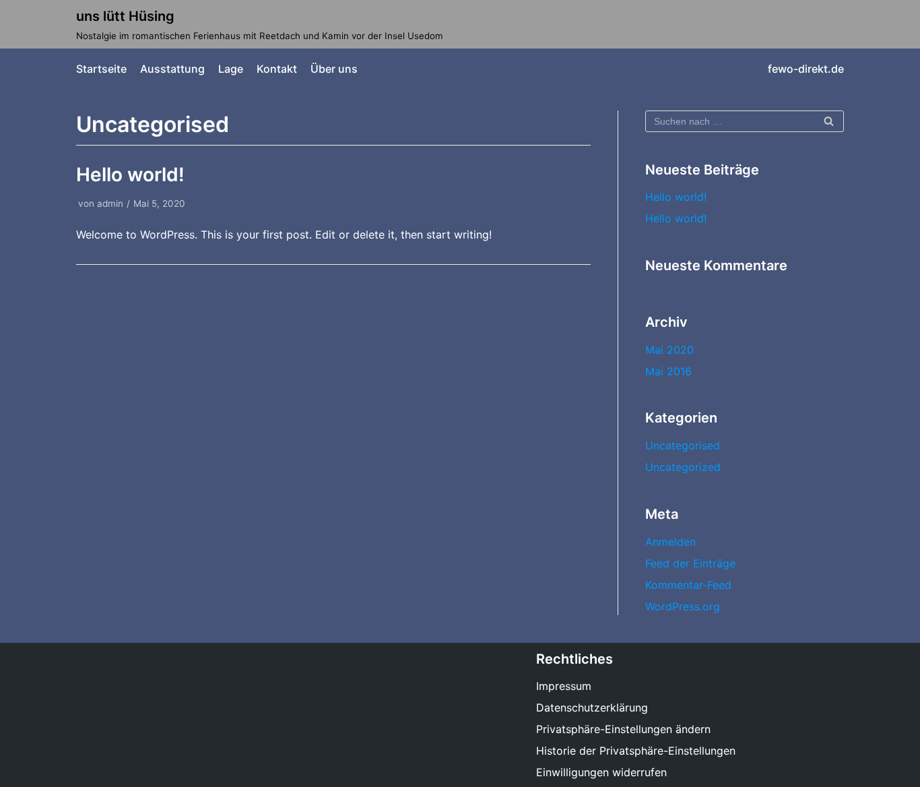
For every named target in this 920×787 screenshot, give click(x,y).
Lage (230, 68)
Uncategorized (683, 467)
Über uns (334, 68)
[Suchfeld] (829, 121)
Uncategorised (682, 445)
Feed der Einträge (690, 563)
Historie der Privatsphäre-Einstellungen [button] (635, 750)
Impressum (563, 686)
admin (110, 203)
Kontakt (277, 68)
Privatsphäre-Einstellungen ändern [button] (623, 729)
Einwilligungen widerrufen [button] (601, 772)
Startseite (101, 68)
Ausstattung (172, 68)
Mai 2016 (668, 371)
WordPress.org (682, 606)
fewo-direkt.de (806, 68)
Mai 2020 (669, 349)
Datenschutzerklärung (592, 707)
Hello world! (130, 174)
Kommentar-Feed (688, 585)
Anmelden (670, 541)
